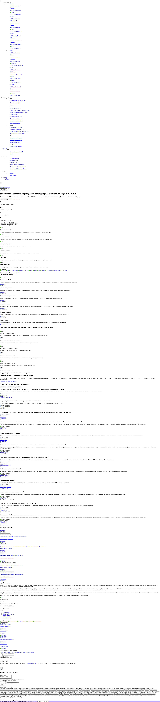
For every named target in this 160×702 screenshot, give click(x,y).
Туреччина (89, 695)
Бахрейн (61, 688)
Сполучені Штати (133, 695)
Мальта (18, 692)
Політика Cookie (30, 652)
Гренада (20, 691)
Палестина (152, 692)
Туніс (85, 695)
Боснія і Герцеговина (101, 688)
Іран (67, 691)
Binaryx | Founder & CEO (5, 465)
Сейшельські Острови (108, 693)
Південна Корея (3, 695)
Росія (40, 693)
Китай (22, 689)
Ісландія (55, 691)
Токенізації (4, 148)
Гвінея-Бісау (34, 691)
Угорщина (51, 691)
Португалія (28, 693)
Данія (80, 689)
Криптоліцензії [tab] (3, 386)
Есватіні (134, 689)
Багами (57, 688)
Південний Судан (11, 695)
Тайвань (46, 695)
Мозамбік (75, 692)
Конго (39, 689)
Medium (39, 621)
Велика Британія (125, 695)
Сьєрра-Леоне (116, 693)
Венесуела (2, 696)
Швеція (34, 695)
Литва (146, 691)
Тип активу (2, 681)
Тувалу (100, 695)
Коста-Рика (43, 689)
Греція (17, 691)
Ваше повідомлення (4, 660)
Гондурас (46, 691)
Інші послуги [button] (5, 156)
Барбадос (71, 688)
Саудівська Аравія (91, 693)
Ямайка (85, 691)
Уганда (104, 695)
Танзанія (57, 695)
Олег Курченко (3, 464)
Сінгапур (122, 693)
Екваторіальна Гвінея (120, 689)
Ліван (126, 691)
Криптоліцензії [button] (5, 97)
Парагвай (10, 693)
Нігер (112, 692)
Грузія (5, 691)
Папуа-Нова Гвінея (4, 693)
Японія (89, 691)
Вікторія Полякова (4, 452)
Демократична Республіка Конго (72, 689)
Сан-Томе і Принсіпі (83, 693)
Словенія (132, 693)
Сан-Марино (76, 693)
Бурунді (132, 688)
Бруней (117, 688)
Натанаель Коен (3, 498)
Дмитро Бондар (3, 510)
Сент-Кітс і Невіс (49, 693)
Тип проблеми (3, 680)
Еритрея (126, 689)
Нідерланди (96, 692)
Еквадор (103, 689)
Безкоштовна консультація (5, 199)
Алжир (11, 688)
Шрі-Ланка (21, 695)
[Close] (1, 668)
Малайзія (6, 692)
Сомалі (146, 693)
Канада (152, 688)
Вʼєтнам (7, 696)
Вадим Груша (3, 396)
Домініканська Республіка (96, 689)
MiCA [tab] (8, 386)
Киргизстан (115, 691)
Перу (14, 693)
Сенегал (98, 693)
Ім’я (1, 654)
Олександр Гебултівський (5, 487)
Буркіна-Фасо (127, 688)
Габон (155, 689)
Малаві (1, 692)
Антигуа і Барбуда (25, 688)
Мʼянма (79, 692)
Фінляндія (147, 689)
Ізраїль (77, 691)
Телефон (2, 656)
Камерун (147, 688)
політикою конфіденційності (32, 663)
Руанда (43, 693)
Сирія (43, 695)
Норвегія (135, 692)
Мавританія (33, 692)
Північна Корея (121, 692)
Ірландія (73, 691)
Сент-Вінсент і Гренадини (64, 693)
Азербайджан (52, 688)
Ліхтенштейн (141, 691)
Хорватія (48, 689)
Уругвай (139, 695)
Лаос (119, 691)
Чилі (19, 689)
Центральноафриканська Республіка (7, 689)
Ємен (11, 696)
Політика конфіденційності (20, 652)
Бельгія (80, 688)
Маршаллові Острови (25, 692)
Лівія (137, 691)
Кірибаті (106, 691)
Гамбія (1, 691)
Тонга (74, 695)
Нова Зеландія (102, 692)
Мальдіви (11, 692)
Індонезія (63, 691)
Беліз (85, 688)
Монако (56, 692)
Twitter (31, 621)
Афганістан (2, 688)
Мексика (42, 692)
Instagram (24, 621)
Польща (22, 693)
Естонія (130, 689)
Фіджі (143, 689)
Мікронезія (47, 692)
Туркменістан (95, 695)
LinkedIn (6, 621)
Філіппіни (18, 693)
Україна (12, 571)
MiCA (1, 543)
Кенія (103, 691)
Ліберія (133, 691)
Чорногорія (66, 692)
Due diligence (7, 534)
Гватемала (26, 691)
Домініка (88, 689)
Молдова (52, 692)
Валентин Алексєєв (4, 475)
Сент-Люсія (56, 693)
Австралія (42, 688)
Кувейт (110, 691)
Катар (32, 693)
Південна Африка (152, 693)
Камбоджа (143, 688)
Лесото (129, 691)
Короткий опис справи (5, 697)
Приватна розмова (15, 199)
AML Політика (11, 652)
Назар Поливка (3, 428)
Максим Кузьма (3, 440)
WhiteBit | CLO (3, 418)
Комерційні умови (4, 652)
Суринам (29, 695)
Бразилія (113, 688)
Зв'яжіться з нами (3, 661)
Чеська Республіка (60, 689)
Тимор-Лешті (66, 695)
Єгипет (107, 689)
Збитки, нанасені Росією (5, 571)
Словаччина (127, 693)
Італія (81, 691)
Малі (15, 692)
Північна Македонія (128, 692)
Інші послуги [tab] (18, 386)
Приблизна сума (3, 683)
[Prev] (1, 531)
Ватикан (153, 695)
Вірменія (37, 688)
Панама (156, 692)
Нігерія (115, 692)
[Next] (3, 531)
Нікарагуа (108, 692)
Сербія (102, 693)
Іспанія (16, 695)
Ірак (70, 691)
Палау (147, 692)
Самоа (71, 693)
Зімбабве (19, 696)
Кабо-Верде (137, 688)
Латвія (122, 691)
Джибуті (83, 689)
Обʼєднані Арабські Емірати (116, 695)
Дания (5, 543)
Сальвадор (112, 689)
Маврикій (38, 692)
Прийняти (40, 701)
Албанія (7, 688)
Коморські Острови (33, 689)
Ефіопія (139, 689)
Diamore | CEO (3, 476)
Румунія (36, 693)
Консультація (3, 189)
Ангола (20, 688)
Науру (88, 692)
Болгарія (121, 688)
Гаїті (42, 691)
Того (71, 695)
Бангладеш (66, 688)
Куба (52, 689)
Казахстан (98, 691)
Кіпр (55, 689)
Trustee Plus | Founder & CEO (6, 397)
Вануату (148, 695)
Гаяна (39, 691)
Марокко (70, 692)
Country (1, 684)
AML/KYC (2, 534)
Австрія (46, 688)
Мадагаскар (157, 691)
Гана (14, 691)
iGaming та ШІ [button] (5, 149)
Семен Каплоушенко (4, 407)
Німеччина (10, 691)
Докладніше (2, 284)
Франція (151, 689)
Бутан (91, 688)
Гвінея (30, 691)
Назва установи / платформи (6, 679)
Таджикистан (51, 695)
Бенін (88, 688)
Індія (59, 691)
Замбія (14, 696)
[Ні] (48, 701)
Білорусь (76, 688)
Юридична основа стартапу (10, 562)
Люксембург (151, 691)
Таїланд (61, 695)
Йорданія (93, 691)
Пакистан (143, 692)
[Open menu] (1, 183)
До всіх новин (3, 530)
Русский (7, 179)
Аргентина (33, 688)
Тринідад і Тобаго (79, 695)
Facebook (15, 621)
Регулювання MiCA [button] (6, 2)
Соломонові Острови (140, 693)
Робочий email (3, 657)
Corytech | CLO (3, 441)
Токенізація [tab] (12, 386)
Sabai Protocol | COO (4, 488)
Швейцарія (39, 695)
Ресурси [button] (4, 170)
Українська (4, 177)
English (6, 178)
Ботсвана (108, 688)
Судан (25, 695)
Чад (16, 689)
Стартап (2, 562)
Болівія (95, 688)
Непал (91, 692)
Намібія (83, 692)
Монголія (61, 692)
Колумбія (26, 689)
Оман (139, 692)
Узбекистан (144, 695)
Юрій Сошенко (3, 417)
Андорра (15, 688)
